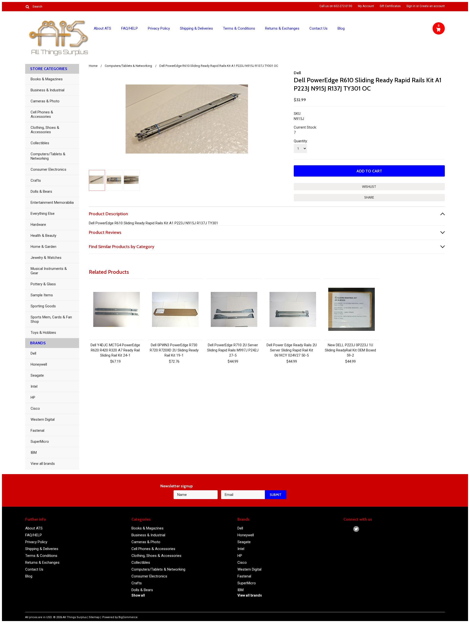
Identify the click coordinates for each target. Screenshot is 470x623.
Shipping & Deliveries (196, 28)
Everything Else (43, 213)
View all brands (43, 463)
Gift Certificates (390, 6)
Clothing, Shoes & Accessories (45, 129)
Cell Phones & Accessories (42, 114)
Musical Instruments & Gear (49, 270)
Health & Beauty (43, 235)
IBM (34, 452)
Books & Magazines (47, 79)
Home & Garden (43, 246)
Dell (33, 353)
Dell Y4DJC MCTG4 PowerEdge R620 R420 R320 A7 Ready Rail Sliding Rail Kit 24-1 (115, 350)
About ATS (102, 28)
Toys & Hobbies (43, 332)
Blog (341, 28)
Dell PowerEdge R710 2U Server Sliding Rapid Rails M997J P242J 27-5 (232, 350)
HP (33, 397)
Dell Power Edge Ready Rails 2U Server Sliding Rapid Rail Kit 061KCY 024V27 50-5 (292, 350)
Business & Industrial (47, 90)
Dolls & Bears (41, 191)
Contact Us (318, 28)
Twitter (356, 529)
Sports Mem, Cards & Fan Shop (51, 319)
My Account (366, 6)
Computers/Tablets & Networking (48, 156)
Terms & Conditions (239, 28)
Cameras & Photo (45, 101)
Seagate (37, 375)
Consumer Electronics (48, 169)
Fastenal (37, 430)
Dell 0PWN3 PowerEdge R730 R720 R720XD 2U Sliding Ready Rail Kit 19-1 (174, 350)
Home (93, 66)
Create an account (432, 6)
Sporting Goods (43, 306)
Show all (138, 595)
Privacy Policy (159, 28)
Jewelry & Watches (46, 257)
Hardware (38, 224)
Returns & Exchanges (282, 28)
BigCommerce (128, 617)
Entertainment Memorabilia (52, 202)
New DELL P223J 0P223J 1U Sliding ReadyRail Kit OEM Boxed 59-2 (350, 350)
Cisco (35, 408)
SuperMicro (40, 441)
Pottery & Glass (43, 284)
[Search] (27, 6)
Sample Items (42, 295)
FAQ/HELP (129, 28)
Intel (34, 386)
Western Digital (43, 419)
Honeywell (39, 364)
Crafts (36, 180)
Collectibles (40, 143)
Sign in (410, 6)
